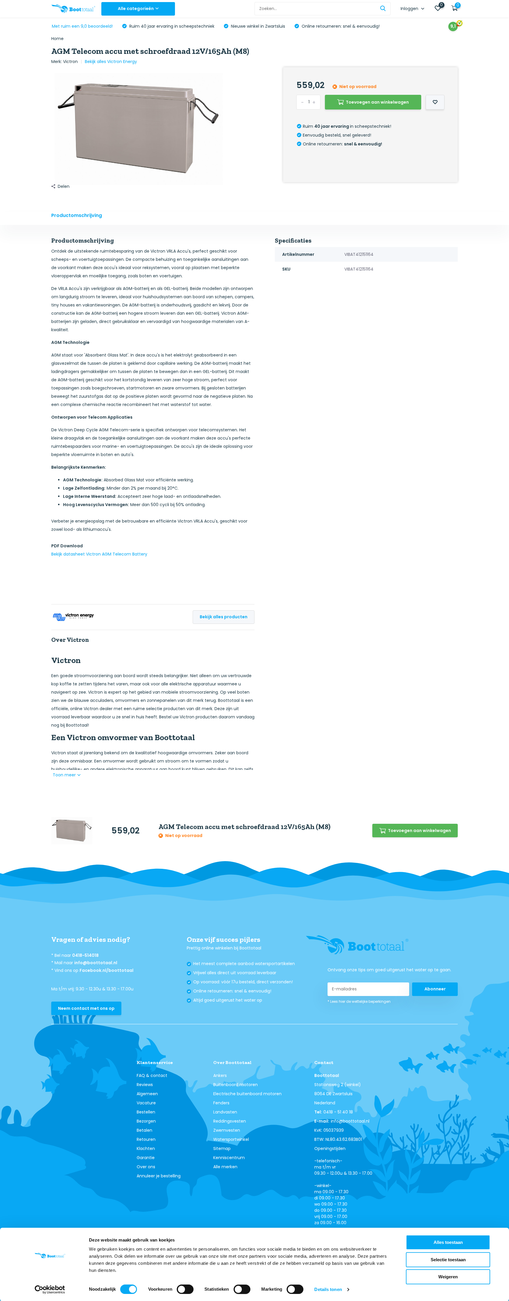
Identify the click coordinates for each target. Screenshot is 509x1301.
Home (57, 39)
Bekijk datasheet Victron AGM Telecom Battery (99, 554)
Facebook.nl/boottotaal (106, 970)
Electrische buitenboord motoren (247, 1094)
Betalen (144, 1130)
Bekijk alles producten (223, 617)
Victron (70, 61)
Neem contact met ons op (86, 1008)
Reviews (145, 1085)
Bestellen (146, 1112)
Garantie (146, 1158)
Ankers (220, 1075)
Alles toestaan (448, 1242)
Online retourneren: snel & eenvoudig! (340, 26)
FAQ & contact (152, 1075)
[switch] (185, 1289)
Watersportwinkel (231, 1139)
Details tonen (328, 1289)
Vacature (146, 1103)
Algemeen (147, 1094)
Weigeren (448, 1276)
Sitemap (222, 1148)
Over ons (146, 1167)
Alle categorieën (136, 8)
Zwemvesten (226, 1130)
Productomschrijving (76, 215)
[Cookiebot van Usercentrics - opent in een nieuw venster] (50, 1289)
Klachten (146, 1148)
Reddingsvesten (229, 1121)
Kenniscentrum (229, 1158)
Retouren (146, 1139)
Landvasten (225, 1112)
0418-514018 (85, 955)
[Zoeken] (383, 8)
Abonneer (435, 989)
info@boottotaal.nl (95, 963)
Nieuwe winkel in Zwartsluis (257, 26)
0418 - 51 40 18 (338, 1112)
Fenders (221, 1103)
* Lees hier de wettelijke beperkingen (359, 1001)
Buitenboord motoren (235, 1085)
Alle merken (225, 1167)
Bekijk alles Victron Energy (111, 61)
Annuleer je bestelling (159, 1176)
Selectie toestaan (448, 1259)
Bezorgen (146, 1121)
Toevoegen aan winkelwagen (377, 102)
